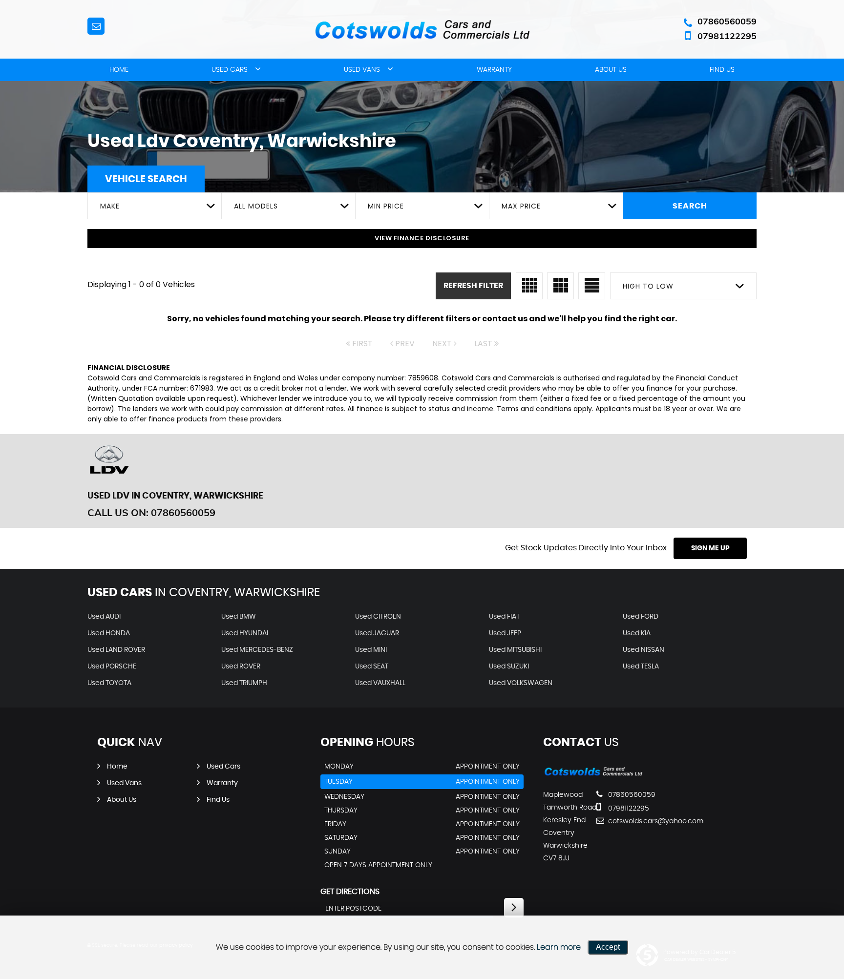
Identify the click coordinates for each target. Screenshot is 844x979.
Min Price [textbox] (386, 206)
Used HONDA (108, 633)
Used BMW (238, 616)
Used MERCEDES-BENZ (257, 649)
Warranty (494, 69)
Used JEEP (505, 633)
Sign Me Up (710, 548)
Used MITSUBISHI (515, 649)
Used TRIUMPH (244, 683)
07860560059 (727, 21)
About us (611, 69)
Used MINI (371, 649)
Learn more (559, 947)
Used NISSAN (643, 649)
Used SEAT (371, 666)
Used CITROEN (378, 616)
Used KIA (637, 633)
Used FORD (640, 616)
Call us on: (151, 512)
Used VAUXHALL (380, 683)
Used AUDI (104, 616)
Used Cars (229, 69)
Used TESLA (641, 666)
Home (118, 69)
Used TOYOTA (109, 683)
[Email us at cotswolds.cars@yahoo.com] (96, 26)
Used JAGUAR (377, 633)
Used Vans (362, 69)
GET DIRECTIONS (350, 892)
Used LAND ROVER (116, 649)
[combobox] (154, 205)
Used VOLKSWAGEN (520, 683)
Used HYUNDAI (244, 633)
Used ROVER (240, 666)
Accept (608, 947)
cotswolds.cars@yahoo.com (642, 821)
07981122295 (727, 36)
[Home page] (422, 30)
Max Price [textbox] (521, 206)
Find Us (722, 69)
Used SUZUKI (509, 666)
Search (690, 206)
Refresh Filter (473, 286)
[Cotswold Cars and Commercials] (593, 775)
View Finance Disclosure (422, 238)
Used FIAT (504, 616)
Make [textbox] (110, 206)
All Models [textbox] (256, 206)
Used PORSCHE (111, 666)
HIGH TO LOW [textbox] (648, 286)
